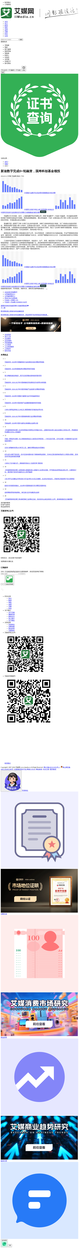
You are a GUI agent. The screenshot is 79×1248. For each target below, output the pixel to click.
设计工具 (8, 336)
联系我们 (8, 763)
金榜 (6, 30)
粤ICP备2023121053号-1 (52, 767)
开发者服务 (8, 342)
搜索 (21, 39)
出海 (6, 36)
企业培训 (8, 334)
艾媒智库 (11, 630)
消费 (6, 32)
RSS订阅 (46, 769)
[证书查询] (39, 156)
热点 (6, 24)
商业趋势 (11, 628)
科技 (6, 34)
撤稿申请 (11, 614)
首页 (6, 22)
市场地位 (11, 624)
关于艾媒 (11, 612)
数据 (6, 26)
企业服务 (8, 338)
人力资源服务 (9, 346)
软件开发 (8, 350)
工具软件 (8, 348)
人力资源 (8, 344)
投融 (6, 164)
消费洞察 (11, 626)
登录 (3, 72)
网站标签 (39, 769)
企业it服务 (8, 340)
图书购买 (53, 769)
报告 (6, 28)
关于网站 (11, 620)
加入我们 (11, 618)
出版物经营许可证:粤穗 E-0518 (24, 769)
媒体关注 (11, 616)
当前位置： (4, 158)
